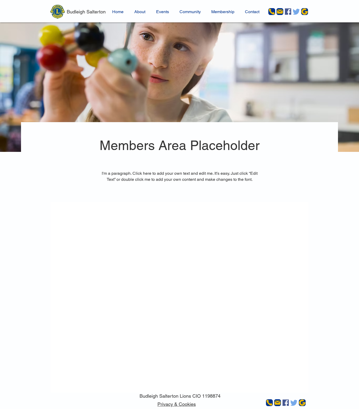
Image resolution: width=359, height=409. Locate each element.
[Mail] (279, 11)
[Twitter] (296, 11)
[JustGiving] (304, 11)
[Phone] (271, 11)
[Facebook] (288, 11)
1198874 (211, 396)
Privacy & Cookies (176, 404)
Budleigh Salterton (86, 11)
